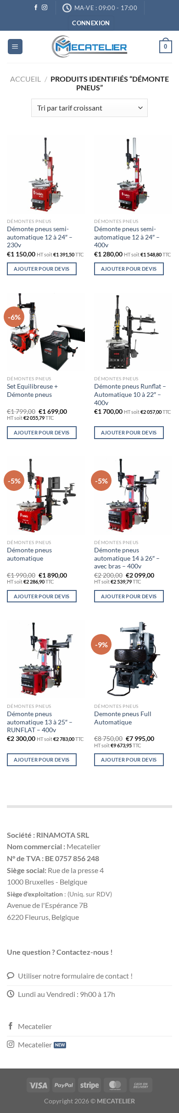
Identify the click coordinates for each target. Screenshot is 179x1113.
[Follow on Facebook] (36, 8)
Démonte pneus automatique (29, 554)
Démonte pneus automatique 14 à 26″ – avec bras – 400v (127, 558)
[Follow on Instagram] (44, 8)
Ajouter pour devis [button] (42, 269)
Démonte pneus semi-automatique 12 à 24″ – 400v (127, 237)
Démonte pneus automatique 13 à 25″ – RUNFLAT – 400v (40, 722)
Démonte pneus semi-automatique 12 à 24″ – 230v (40, 237)
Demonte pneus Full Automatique (122, 718)
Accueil (25, 78)
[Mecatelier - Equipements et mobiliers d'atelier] (89, 46)
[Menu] (15, 46)
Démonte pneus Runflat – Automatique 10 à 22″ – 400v (130, 394)
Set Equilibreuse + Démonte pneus (32, 390)
